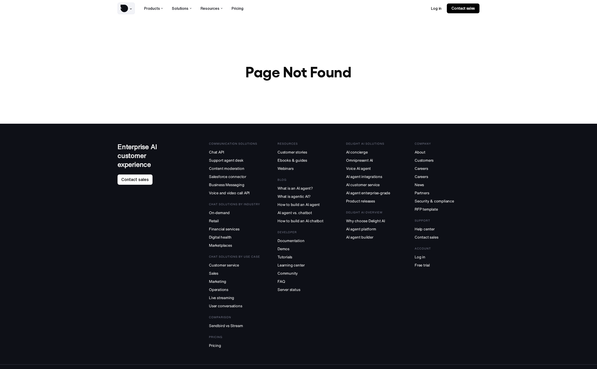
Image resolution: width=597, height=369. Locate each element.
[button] (126, 8)
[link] (436, 8)
